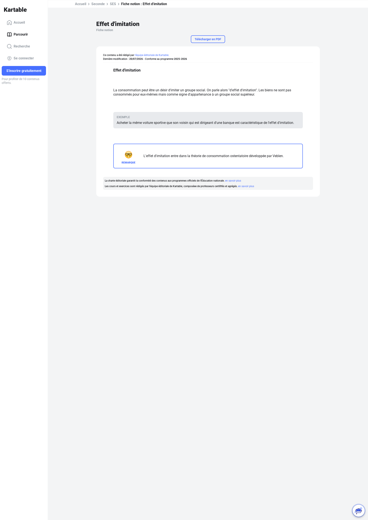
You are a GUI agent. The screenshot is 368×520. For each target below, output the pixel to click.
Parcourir (21, 34)
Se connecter (24, 58)
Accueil (19, 22)
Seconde (98, 4)
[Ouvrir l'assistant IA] (359, 511)
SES (113, 4)
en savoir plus (233, 180)
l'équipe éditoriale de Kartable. (152, 55)
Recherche (22, 46)
